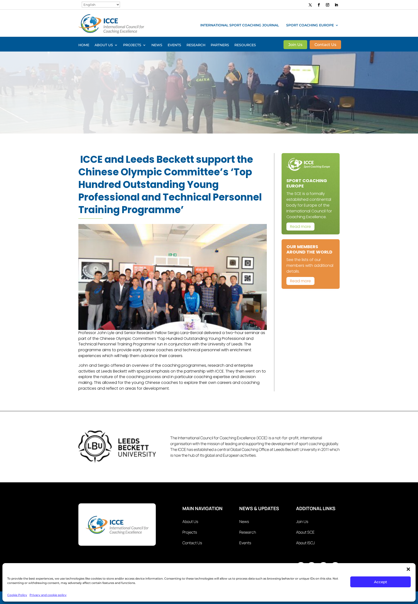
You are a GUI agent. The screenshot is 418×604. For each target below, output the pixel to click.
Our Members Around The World (309, 249)
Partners (220, 45)
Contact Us (325, 45)
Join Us (295, 45)
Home (83, 45)
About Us (104, 45)
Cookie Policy (17, 595)
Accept (380, 582)
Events (174, 45)
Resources (245, 45)
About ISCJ (305, 542)
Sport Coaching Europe (310, 25)
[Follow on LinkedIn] (336, 4)
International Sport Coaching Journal (239, 25)
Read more (300, 226)
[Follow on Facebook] (318, 4)
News (156, 45)
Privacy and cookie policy (48, 595)
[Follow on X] (310, 4)
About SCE (305, 532)
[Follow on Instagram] (327, 4)
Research (196, 45)
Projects (132, 45)
